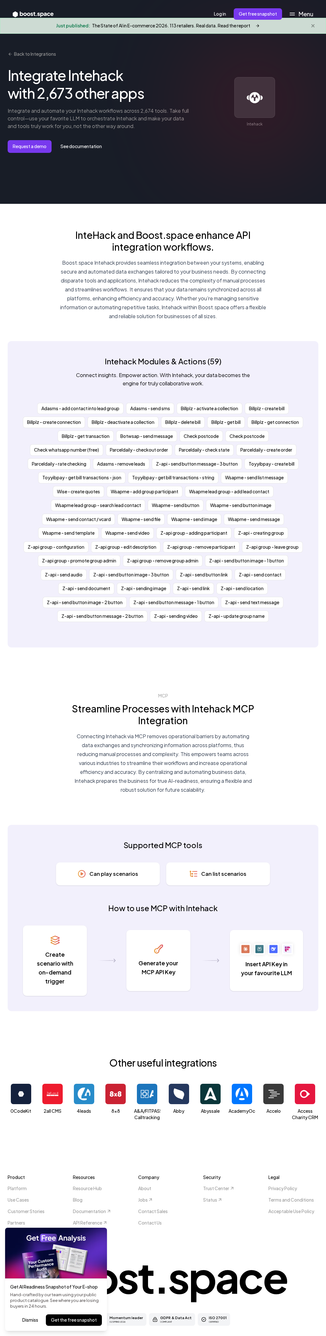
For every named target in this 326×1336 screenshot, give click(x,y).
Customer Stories (26, 1211)
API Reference (87, 1222)
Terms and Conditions (291, 1200)
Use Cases (18, 1200)
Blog (77, 1200)
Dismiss (30, 1320)
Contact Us (150, 1222)
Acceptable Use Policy (291, 1211)
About (144, 1188)
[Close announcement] (313, 26)
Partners (16, 1222)
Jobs (143, 1200)
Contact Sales (153, 1211)
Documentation (89, 1211)
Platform (17, 1188)
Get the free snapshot (74, 1320)
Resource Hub (87, 1188)
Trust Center (216, 1188)
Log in (220, 14)
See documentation (81, 146)
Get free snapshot (258, 14)
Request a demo (29, 146)
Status (210, 1200)
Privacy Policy (282, 1188)
